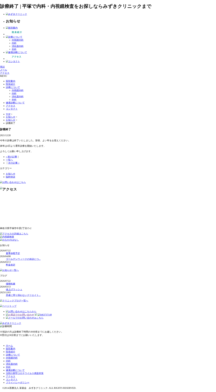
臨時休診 (10, 177)
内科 (14, 43)
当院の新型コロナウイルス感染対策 (24, 373)
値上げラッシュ (14, 289)
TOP (8, 114)
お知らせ (10, 117)
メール (3, 70)
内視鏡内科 (18, 40)
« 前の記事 (11, 156)
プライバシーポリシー (17, 382)
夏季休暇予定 (13, 253)
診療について (13, 87)
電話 (2, 67)
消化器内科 (18, 46)
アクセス (4, 73)
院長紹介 (10, 84)
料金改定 (10, 265)
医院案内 (10, 81)
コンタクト (12, 109)
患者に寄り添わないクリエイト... (23, 295)
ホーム (9, 345)
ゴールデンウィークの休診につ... (23, 259)
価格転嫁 (10, 283)
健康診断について (15, 102)
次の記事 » (13, 163)
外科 (14, 49)
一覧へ (9, 160)
